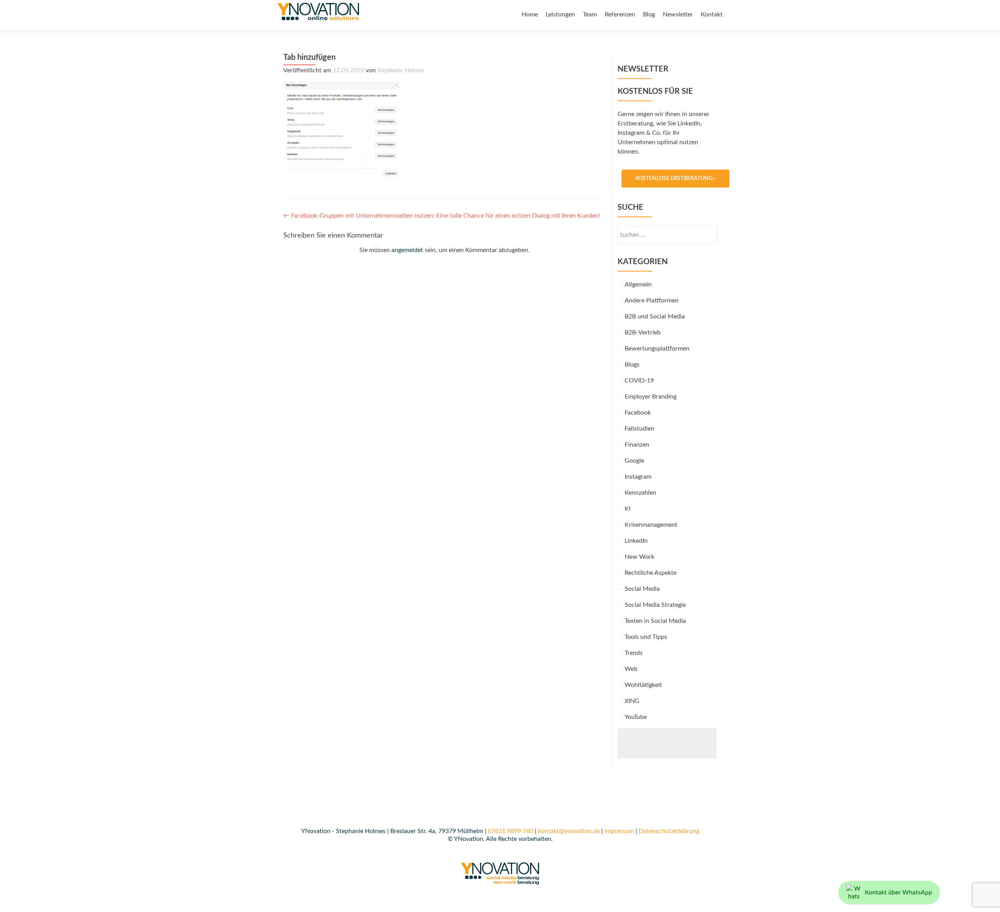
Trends (634, 653)
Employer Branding (651, 396)
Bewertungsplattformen (657, 348)
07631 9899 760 (510, 831)
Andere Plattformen (652, 300)
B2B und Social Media (655, 316)
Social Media (642, 589)
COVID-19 (639, 380)
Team (590, 14)
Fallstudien (639, 429)
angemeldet (407, 250)
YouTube (636, 717)
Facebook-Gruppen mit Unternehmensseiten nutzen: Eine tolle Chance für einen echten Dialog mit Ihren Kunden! (441, 216)
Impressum (619, 831)
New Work (639, 557)
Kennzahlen (640, 493)
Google (634, 461)
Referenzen (620, 14)
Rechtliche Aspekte (651, 573)
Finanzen (637, 445)
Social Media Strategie (655, 605)
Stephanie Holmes (400, 70)
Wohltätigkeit (643, 685)
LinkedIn (636, 541)
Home (529, 14)
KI (627, 509)
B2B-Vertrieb (643, 332)
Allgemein (638, 284)
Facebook (638, 413)
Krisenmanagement (651, 525)
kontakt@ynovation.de (569, 831)
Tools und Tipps (646, 637)
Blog (649, 14)
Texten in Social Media (655, 621)
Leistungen (560, 14)
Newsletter (678, 14)
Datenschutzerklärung (669, 831)
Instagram (638, 477)
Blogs (632, 364)
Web (631, 669)
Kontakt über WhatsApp (898, 892)
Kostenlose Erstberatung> (675, 178)
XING (632, 701)
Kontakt (712, 14)
